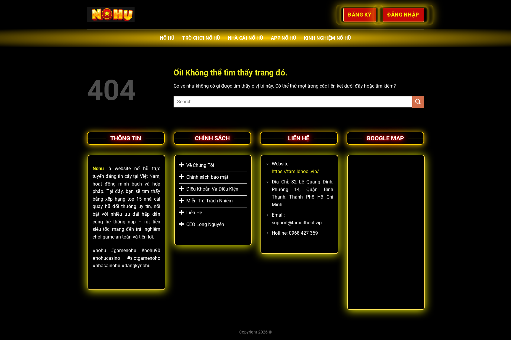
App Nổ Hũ (283, 38)
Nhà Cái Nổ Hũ (245, 38)
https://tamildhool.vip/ (295, 171)
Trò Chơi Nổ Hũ (201, 38)
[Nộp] (418, 101)
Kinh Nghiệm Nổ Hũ (327, 38)
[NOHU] (111, 14)
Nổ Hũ (167, 38)
